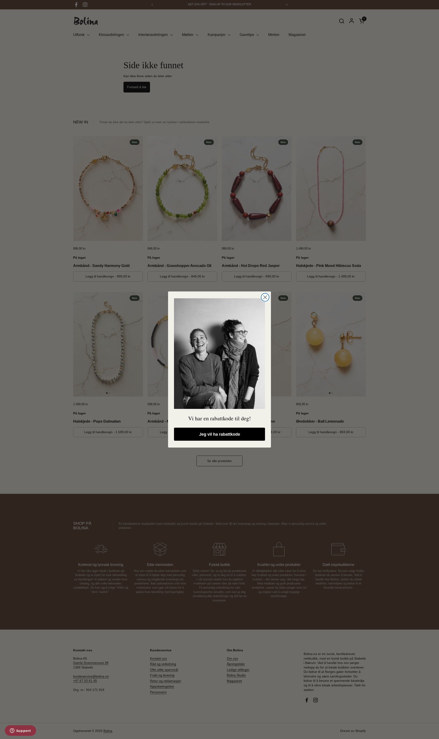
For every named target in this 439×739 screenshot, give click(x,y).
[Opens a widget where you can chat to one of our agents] (20, 731)
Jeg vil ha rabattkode (219, 434)
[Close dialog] (265, 297)
